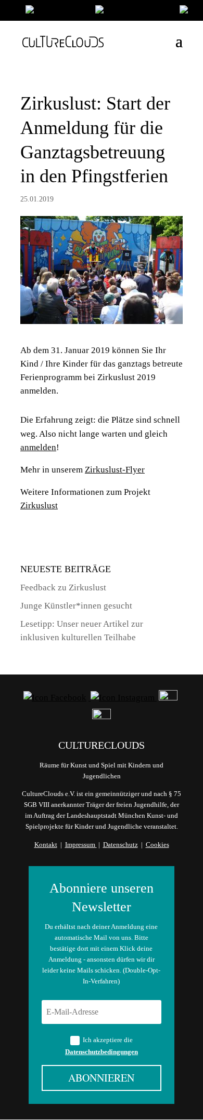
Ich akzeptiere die (101, 1046)
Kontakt (45, 844)
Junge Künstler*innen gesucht (76, 606)
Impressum (80, 844)
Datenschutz (120, 844)
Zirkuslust (39, 505)
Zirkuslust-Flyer (115, 470)
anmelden (38, 447)
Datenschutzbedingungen (101, 1052)
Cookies (157, 844)
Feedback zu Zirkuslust (63, 587)
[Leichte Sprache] (55, 12)
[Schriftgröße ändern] (132, 12)
